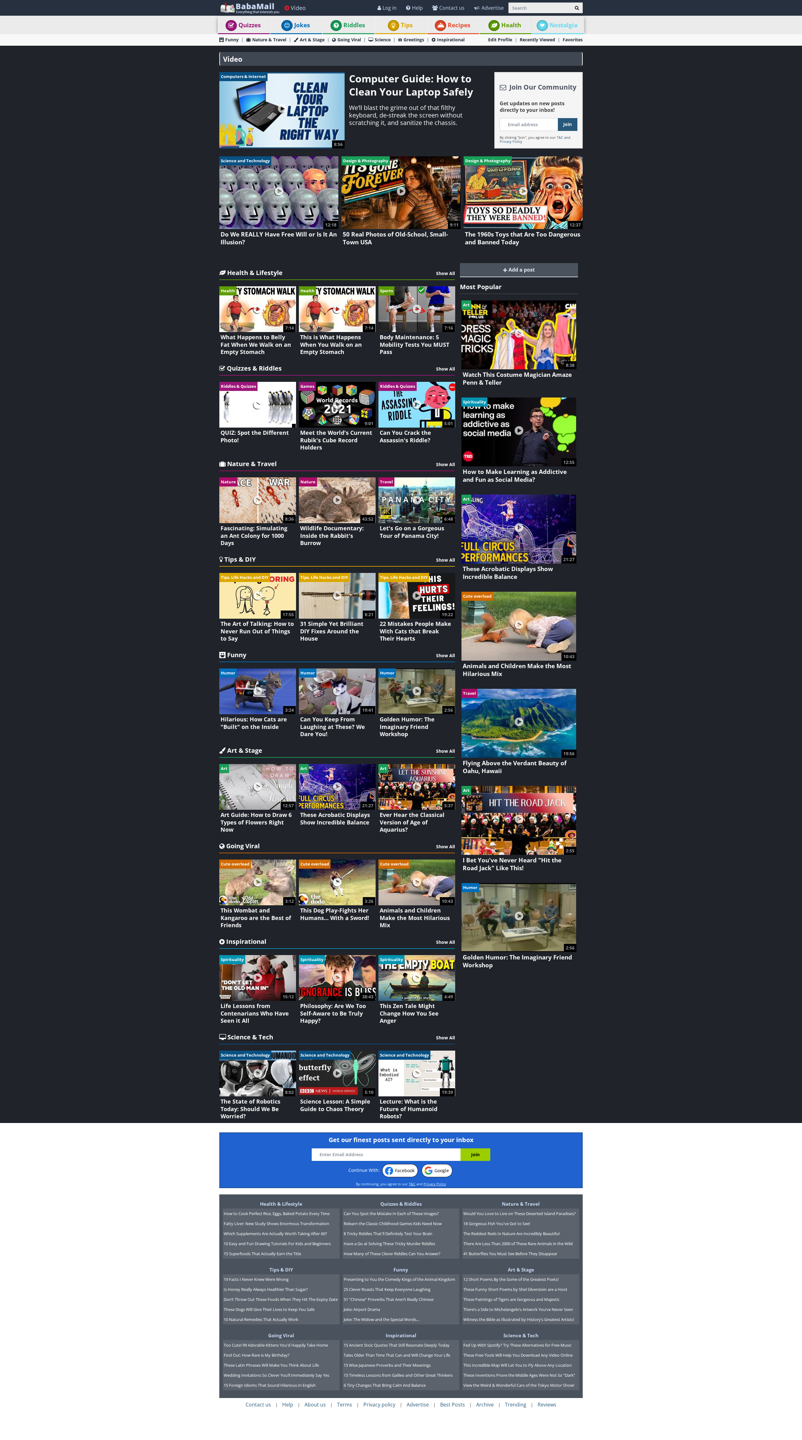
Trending (515, 1404)
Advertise (493, 7)
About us (315, 1404)
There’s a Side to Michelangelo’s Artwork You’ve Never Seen (518, 1309)
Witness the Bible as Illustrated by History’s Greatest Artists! (518, 1319)
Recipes (459, 25)
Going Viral (349, 40)
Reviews (547, 1404)
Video (298, 8)
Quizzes (249, 25)
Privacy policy (379, 1404)
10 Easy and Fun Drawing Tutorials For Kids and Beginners (277, 1243)
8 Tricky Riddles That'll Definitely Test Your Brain (388, 1233)
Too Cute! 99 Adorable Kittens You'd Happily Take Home (276, 1345)
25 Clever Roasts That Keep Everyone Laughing (387, 1289)
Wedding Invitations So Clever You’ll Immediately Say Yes (276, 1375)
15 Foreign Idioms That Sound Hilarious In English (270, 1385)
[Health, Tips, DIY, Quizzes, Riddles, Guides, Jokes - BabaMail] (249, 8)
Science (383, 40)
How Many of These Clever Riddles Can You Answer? (392, 1253)
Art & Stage (312, 40)
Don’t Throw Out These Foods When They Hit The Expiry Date (281, 1299)
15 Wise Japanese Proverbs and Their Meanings (387, 1365)
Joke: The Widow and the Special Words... (381, 1319)
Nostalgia (563, 25)
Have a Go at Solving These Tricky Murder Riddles (389, 1243)
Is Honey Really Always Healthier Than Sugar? (266, 1289)
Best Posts (452, 1404)
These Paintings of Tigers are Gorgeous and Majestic (511, 1299)
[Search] (577, 8)
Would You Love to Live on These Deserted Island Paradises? (519, 1213)
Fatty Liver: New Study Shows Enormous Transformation (276, 1223)
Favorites (573, 40)
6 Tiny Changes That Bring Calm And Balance (385, 1385)
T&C (560, 137)
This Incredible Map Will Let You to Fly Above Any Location (517, 1365)
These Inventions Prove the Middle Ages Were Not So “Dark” (519, 1375)
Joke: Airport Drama (362, 1309)
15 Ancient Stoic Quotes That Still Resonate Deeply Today (397, 1345)
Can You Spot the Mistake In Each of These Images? (391, 1213)
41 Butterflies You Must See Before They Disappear (510, 1253)
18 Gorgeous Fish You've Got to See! (496, 1223)
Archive (485, 1404)
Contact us (452, 7)
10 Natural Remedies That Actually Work (261, 1319)
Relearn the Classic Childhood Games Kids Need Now (393, 1223)
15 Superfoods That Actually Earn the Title (262, 1253)
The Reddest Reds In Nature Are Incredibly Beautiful (511, 1233)
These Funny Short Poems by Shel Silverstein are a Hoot (515, 1289)
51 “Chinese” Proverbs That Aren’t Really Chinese (389, 1299)
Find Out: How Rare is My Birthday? (256, 1355)
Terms (344, 1404)
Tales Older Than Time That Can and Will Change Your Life (397, 1355)
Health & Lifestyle (281, 1204)
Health (511, 25)
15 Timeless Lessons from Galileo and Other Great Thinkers (398, 1375)
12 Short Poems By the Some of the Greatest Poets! (511, 1279)
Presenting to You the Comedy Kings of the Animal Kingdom (399, 1279)
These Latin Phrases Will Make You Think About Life (271, 1365)
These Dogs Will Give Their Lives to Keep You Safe (269, 1309)
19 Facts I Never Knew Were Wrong (256, 1279)
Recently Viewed (537, 40)
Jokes (302, 25)
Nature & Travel (269, 40)
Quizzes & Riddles (401, 1204)
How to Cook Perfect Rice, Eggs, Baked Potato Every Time (277, 1213)
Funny (232, 40)
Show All (445, 273)
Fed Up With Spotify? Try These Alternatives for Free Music (517, 1345)
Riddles (354, 25)
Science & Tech (521, 1335)
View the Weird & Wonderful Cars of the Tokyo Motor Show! (518, 1385)
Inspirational (451, 40)
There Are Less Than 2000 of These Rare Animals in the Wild (518, 1243)
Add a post (521, 269)
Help (417, 7)
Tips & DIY (281, 1269)
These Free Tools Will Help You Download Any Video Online (518, 1355)
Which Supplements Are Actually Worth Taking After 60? (275, 1233)
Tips (407, 25)
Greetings (414, 40)
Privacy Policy (511, 141)
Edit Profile (500, 40)
